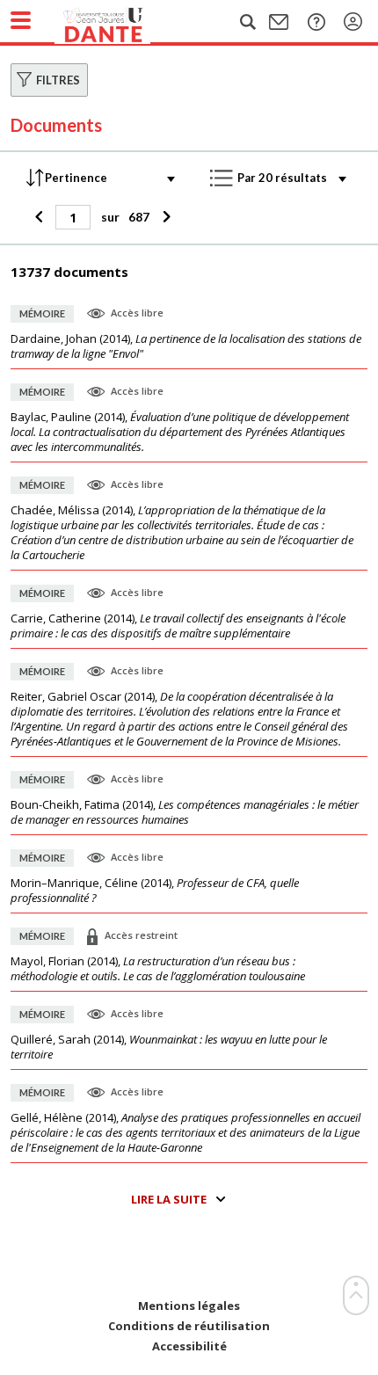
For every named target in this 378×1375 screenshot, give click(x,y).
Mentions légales (189, 1306)
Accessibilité (189, 1346)
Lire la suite (169, 1199)
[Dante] (120, 22)
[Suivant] (164, 217)
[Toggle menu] (21, 20)
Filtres (58, 80)
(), (186, 346)
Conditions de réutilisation (189, 1326)
